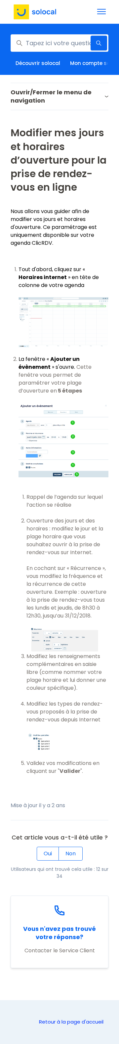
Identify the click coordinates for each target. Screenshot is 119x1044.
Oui (48, 853)
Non (70, 853)
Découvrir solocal (38, 63)
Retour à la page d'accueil (71, 1021)
